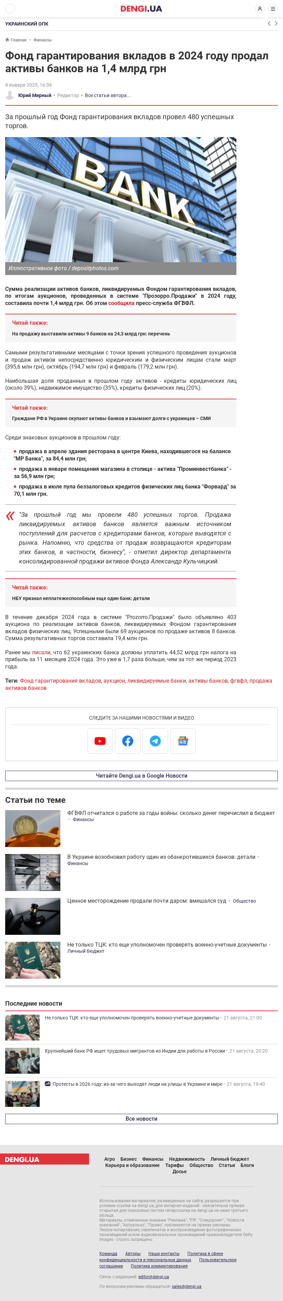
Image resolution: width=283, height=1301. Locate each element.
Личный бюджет (86, 951)
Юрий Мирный (34, 95)
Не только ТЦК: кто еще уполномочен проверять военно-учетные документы (167, 944)
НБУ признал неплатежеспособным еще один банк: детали (81, 598)
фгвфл (238, 680)
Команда (108, 1253)
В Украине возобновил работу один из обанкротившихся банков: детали (161, 857)
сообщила (121, 303)
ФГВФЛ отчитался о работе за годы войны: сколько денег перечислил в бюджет (171, 813)
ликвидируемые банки (156, 680)
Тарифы (174, 1165)
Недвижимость (187, 1159)
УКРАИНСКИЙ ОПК (26, 24)
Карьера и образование (132, 1165)
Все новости (141, 1118)
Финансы (42, 40)
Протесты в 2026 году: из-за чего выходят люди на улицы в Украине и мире (137, 1084)
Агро (109, 1159)
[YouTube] (100, 741)
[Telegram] (155, 741)
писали (41, 652)
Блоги (247, 1165)
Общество (244, 901)
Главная (19, 40)
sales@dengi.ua (187, 1286)
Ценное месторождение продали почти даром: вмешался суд (146, 901)
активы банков (208, 680)
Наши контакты (163, 1253)
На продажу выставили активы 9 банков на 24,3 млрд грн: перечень (91, 333)
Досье (180, 1171)
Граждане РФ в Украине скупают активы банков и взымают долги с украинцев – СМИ (111, 418)
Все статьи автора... (108, 95)
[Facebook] (127, 741)
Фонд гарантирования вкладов (60, 680)
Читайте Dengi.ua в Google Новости (141, 775)
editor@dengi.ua (153, 1276)
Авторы (132, 1253)
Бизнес (128, 1159)
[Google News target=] (183, 741)
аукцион (114, 680)
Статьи (227, 1165)
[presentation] (268, 23)
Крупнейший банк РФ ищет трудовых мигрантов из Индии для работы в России (135, 1051)
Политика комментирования (159, 1266)
